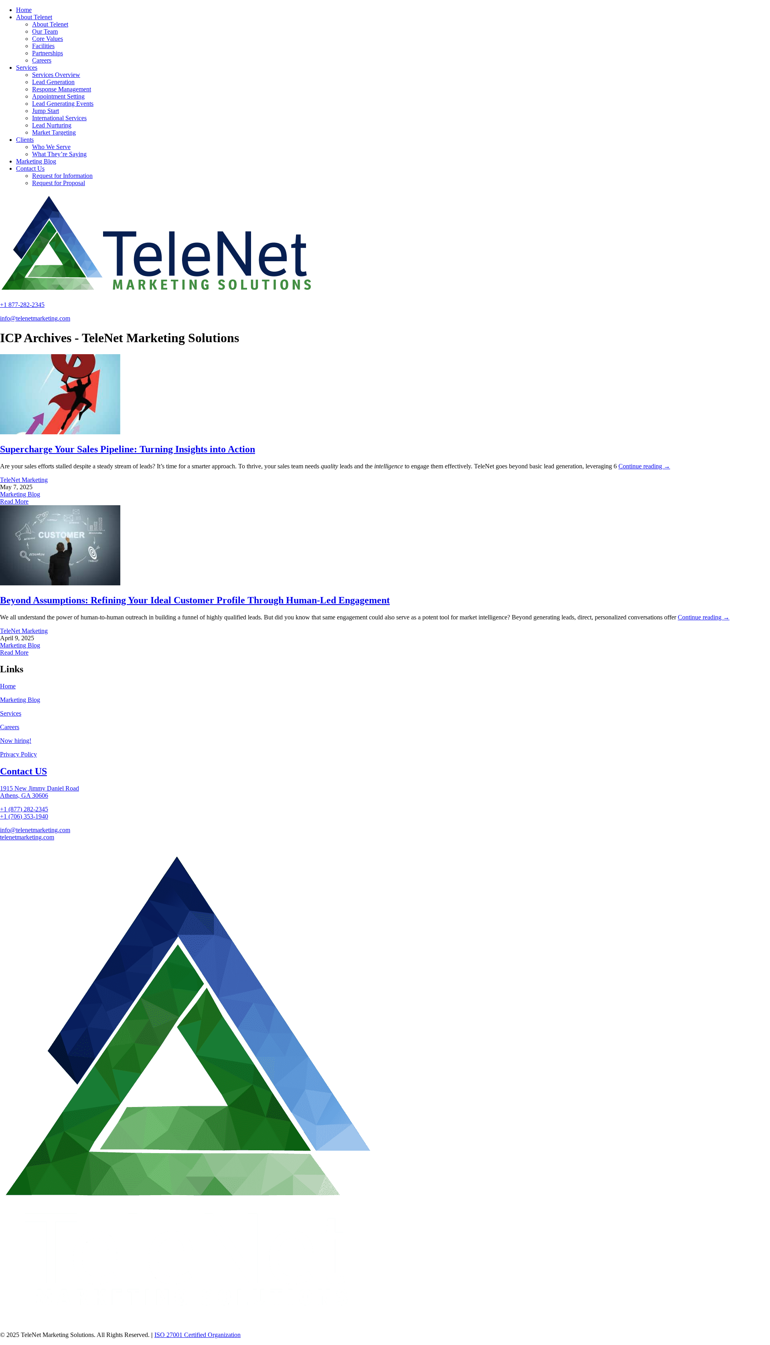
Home (8, 686)
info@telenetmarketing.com (35, 318)
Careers (9, 727)
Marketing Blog (20, 494)
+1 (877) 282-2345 (24, 809)
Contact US (23, 771)
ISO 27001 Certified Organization (197, 1334)
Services (10, 713)
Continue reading (644, 466)
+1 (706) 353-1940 (24, 816)
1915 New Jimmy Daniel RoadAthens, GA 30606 (39, 792)
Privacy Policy (18, 754)
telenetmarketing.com (27, 837)
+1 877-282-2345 (22, 304)
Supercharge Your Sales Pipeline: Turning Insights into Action (127, 449)
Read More (14, 501)
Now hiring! (15, 740)
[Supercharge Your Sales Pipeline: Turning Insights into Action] (60, 432)
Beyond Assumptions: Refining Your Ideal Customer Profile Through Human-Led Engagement (195, 600)
